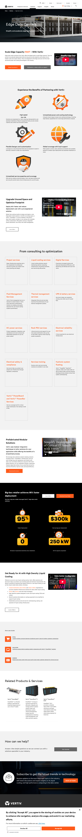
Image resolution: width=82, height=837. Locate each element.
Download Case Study (65, 496)
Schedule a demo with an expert (37, 67)
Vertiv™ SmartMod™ (13, 699)
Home (6, 11)
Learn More (12, 229)
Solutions (32, 6)
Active (10, 591)
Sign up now (71, 780)
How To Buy (67, 6)
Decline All (23, 828)
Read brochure (13, 67)
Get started (65, 749)
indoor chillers (32, 587)
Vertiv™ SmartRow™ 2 (32, 699)
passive (17, 591)
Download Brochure (14, 471)
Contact (74, 3)
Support (40, 6)
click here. (41, 823)
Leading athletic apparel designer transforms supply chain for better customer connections (35, 638)
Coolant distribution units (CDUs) (17, 587)
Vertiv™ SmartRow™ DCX (49, 699)
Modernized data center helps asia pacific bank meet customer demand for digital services (35, 659)
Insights (46, 6)
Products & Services (23, 6)
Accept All (58, 828)
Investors (68, 3)
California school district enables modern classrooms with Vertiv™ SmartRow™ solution (34, 649)
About (52, 6)
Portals (50, 3)
